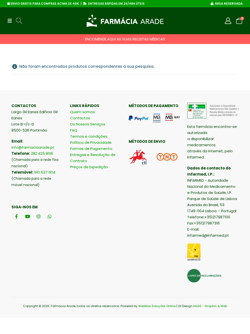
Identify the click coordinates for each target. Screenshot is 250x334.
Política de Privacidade (91, 142)
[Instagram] (38, 216)
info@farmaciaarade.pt (32, 147)
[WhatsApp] (49, 216)
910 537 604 (44, 172)
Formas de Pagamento (91, 148)
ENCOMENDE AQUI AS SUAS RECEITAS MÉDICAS (125, 39)
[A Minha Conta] (228, 21)
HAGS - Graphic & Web (210, 306)
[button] (11, 21)
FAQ (73, 130)
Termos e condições (88, 136)
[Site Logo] (125, 21)
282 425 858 (42, 153)
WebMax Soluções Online (157, 306)
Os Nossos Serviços (87, 124)
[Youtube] (27, 216)
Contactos (80, 118)
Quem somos (82, 111)
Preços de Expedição (89, 166)
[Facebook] (16, 216)
